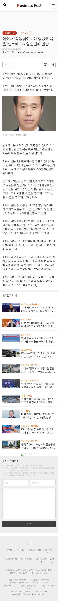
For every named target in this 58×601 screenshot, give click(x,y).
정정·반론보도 (26, 559)
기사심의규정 (41, 559)
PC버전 (29, 543)
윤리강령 (21, 550)
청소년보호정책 (10, 559)
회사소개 (10, 550)
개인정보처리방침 (35, 550)
